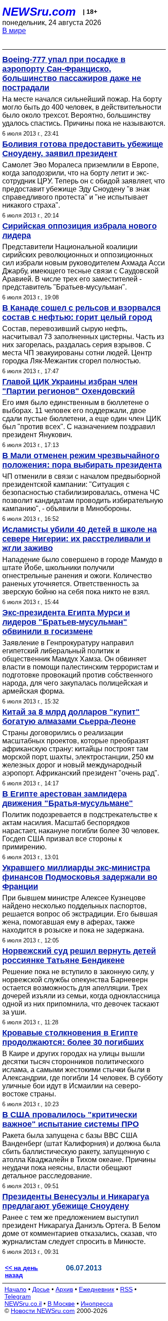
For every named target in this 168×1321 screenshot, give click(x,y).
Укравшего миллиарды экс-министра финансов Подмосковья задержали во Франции (79, 877)
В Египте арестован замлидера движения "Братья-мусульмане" (67, 798)
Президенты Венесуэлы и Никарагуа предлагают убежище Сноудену (75, 1201)
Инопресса (97, 1303)
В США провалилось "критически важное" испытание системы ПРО (70, 1119)
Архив (64, 1289)
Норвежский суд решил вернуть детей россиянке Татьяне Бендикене (79, 955)
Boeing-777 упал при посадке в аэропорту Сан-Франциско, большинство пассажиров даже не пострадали (71, 73)
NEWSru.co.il (23, 1303)
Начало (15, 1289)
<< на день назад (21, 1271)
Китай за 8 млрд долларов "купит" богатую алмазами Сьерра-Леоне (71, 716)
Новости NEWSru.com (43, 1310)
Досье (41, 1289)
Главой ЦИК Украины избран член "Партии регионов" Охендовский (70, 386)
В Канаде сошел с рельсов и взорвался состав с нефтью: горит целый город (81, 312)
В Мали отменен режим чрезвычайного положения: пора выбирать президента (82, 460)
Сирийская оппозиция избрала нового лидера (79, 231)
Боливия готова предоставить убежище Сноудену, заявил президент (82, 149)
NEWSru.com (39, 11)
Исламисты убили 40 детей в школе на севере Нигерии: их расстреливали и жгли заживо (79, 539)
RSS (126, 1289)
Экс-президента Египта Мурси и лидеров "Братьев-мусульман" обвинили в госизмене (66, 622)
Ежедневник (96, 1289)
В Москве (61, 1303)
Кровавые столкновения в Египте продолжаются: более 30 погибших (73, 1037)
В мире (14, 30)
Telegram (17, 1296)
